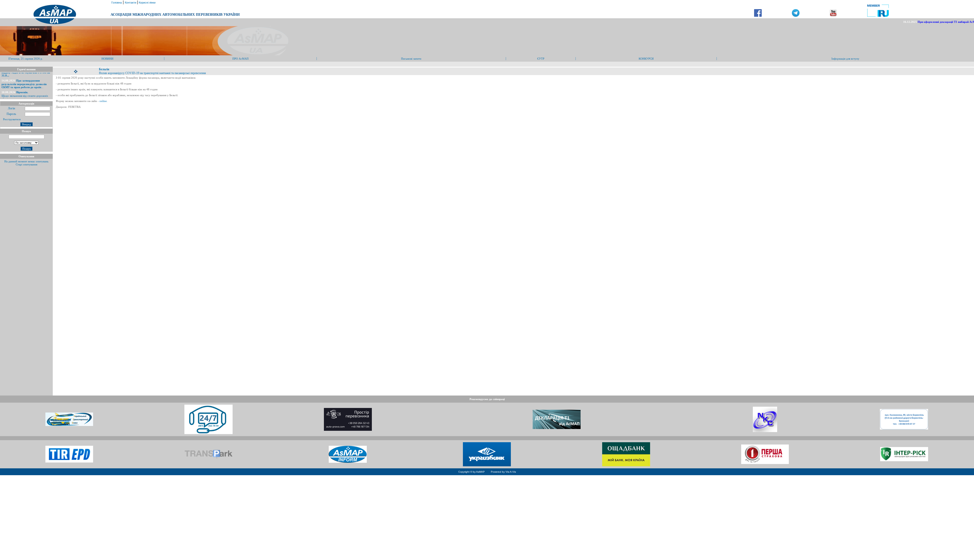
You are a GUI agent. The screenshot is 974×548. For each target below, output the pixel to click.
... (24, 78)
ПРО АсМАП (240, 58)
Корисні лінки (146, 2)
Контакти (131, 2)
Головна (116, 2)
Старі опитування (26, 164)
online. (103, 100)
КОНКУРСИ (646, 58)
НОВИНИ (107, 58)
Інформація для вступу (845, 58)
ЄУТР (540, 58)
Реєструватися (11, 119)
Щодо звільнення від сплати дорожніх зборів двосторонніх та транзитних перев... (25, 91)
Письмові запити (411, 58)
